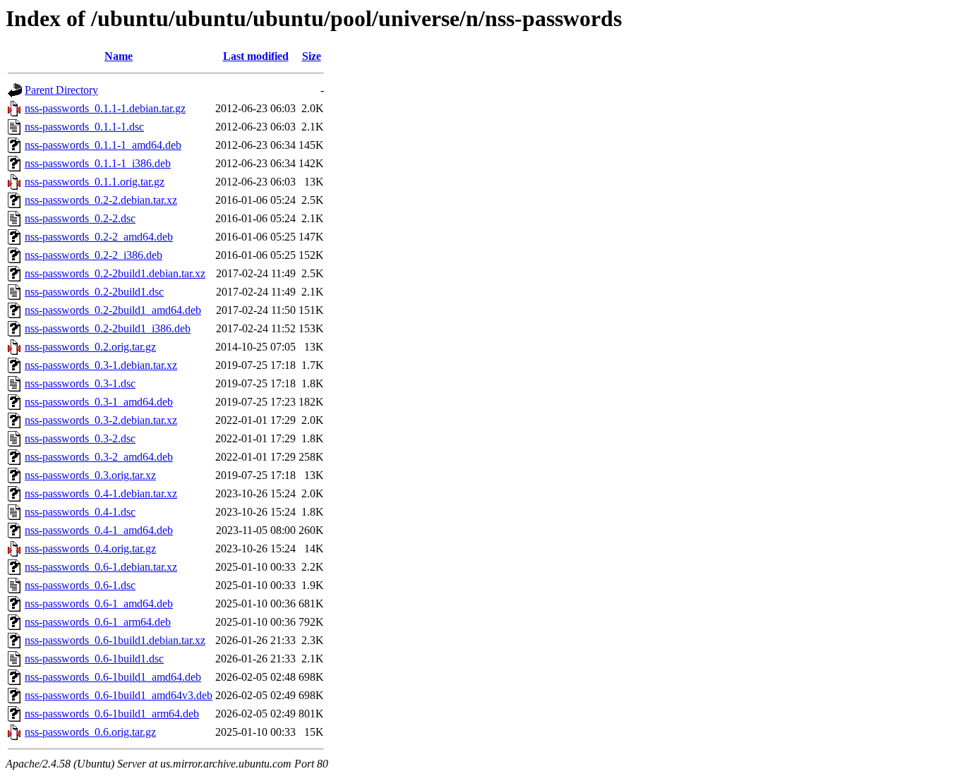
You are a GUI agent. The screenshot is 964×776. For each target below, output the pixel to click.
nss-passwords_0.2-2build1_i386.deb (108, 328)
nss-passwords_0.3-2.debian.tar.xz (101, 420)
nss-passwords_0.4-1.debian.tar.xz (101, 493)
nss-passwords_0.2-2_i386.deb (93, 255)
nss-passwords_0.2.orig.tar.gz (90, 347)
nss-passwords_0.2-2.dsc (80, 218)
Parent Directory (61, 90)
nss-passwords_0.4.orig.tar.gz (90, 548)
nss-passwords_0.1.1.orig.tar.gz (94, 182)
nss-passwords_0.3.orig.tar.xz (90, 475)
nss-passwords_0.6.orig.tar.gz (90, 732)
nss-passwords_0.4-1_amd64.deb (99, 530)
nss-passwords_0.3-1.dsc (80, 383)
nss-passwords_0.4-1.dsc (80, 512)
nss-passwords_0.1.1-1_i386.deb (98, 163)
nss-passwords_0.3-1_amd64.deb (99, 402)
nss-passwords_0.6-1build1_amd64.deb (113, 677)
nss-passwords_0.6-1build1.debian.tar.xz (115, 640)
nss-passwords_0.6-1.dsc (80, 585)
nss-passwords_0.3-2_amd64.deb (99, 457)
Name (118, 56)
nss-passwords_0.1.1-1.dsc (84, 127)
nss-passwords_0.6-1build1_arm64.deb (112, 714)
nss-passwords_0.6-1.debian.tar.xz (101, 567)
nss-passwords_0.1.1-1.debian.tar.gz (105, 108)
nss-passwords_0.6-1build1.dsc (94, 659)
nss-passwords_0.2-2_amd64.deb (99, 237)
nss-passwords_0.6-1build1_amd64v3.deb (118, 695)
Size (311, 56)
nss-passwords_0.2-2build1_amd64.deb (113, 310)
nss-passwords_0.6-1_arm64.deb (98, 622)
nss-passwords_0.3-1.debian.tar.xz (101, 365)
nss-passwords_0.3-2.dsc (80, 438)
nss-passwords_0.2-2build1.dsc (94, 292)
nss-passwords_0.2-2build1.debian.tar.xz (115, 273)
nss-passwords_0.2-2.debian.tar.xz (101, 200)
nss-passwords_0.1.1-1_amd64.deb (103, 145)
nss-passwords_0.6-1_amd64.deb (99, 604)
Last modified (256, 56)
